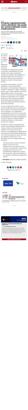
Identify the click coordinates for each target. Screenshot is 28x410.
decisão (9, 162)
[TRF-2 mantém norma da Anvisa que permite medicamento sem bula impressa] (5, 197)
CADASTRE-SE (23, 220)
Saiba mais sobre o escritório (14, 239)
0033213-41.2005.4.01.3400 (18, 159)
